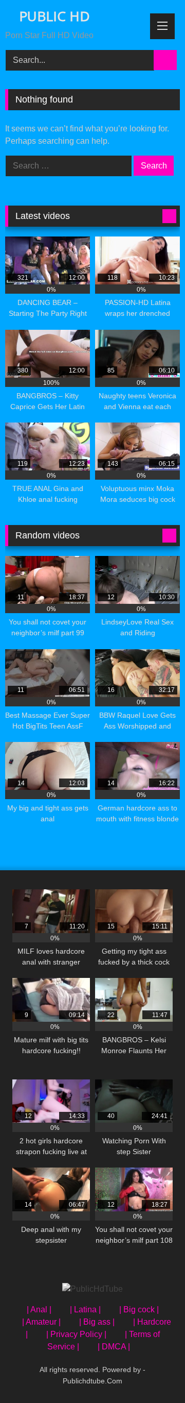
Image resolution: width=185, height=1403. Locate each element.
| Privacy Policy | (76, 1334)
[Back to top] (154, 1372)
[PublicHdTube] (92, 1289)
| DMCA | (114, 1346)
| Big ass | (97, 1321)
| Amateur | (41, 1321)
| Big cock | (139, 1309)
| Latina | (85, 1309)
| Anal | (39, 1309)
